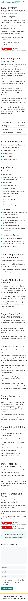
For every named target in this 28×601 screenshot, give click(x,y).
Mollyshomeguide (8, 2)
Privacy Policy (7, 598)
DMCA (23, 598)
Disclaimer (17, 598)
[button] (23, 2)
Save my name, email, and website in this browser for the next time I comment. (14, 582)
